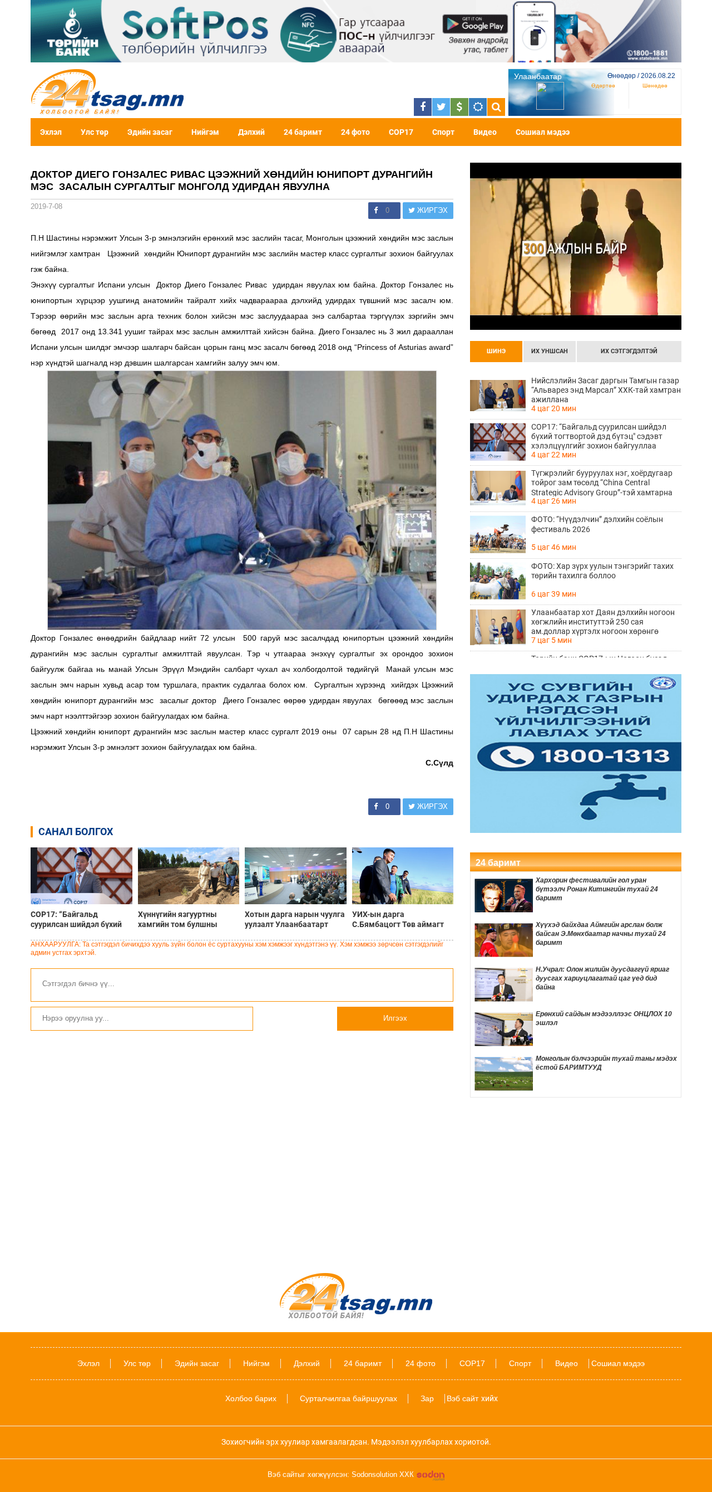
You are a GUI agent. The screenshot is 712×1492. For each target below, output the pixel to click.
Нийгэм (205, 132)
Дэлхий (251, 132)
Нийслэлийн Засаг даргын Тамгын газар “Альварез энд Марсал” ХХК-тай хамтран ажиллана (606, 390)
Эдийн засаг (149, 132)
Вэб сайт (462, 1398)
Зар (427, 1398)
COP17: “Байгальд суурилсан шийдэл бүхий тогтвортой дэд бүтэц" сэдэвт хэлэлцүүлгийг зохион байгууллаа (76, 919)
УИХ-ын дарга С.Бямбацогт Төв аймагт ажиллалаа (398, 919)
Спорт (443, 132)
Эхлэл (51, 132)
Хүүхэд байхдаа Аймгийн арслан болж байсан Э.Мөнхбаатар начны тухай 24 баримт (601, 934)
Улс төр (94, 132)
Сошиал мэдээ (543, 132)
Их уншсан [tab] (549, 351)
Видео (485, 132)
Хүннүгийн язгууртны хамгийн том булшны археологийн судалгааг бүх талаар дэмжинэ (188, 919)
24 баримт (303, 132)
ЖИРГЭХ (431, 210)
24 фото (355, 132)
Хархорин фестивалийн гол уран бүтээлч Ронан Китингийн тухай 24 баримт (597, 889)
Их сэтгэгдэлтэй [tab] (629, 351)
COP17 (401, 132)
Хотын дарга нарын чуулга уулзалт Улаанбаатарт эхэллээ (295, 919)
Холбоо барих (250, 1398)
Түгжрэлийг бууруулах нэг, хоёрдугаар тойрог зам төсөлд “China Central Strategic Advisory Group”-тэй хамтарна (602, 482)
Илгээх (395, 1018)
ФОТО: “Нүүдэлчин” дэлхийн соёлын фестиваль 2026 (597, 524)
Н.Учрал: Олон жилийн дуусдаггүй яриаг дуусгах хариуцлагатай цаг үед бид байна (602, 978)
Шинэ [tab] (496, 351)
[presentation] (496, 351)
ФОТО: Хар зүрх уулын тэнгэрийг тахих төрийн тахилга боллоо (602, 571)
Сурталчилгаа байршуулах (348, 1398)
